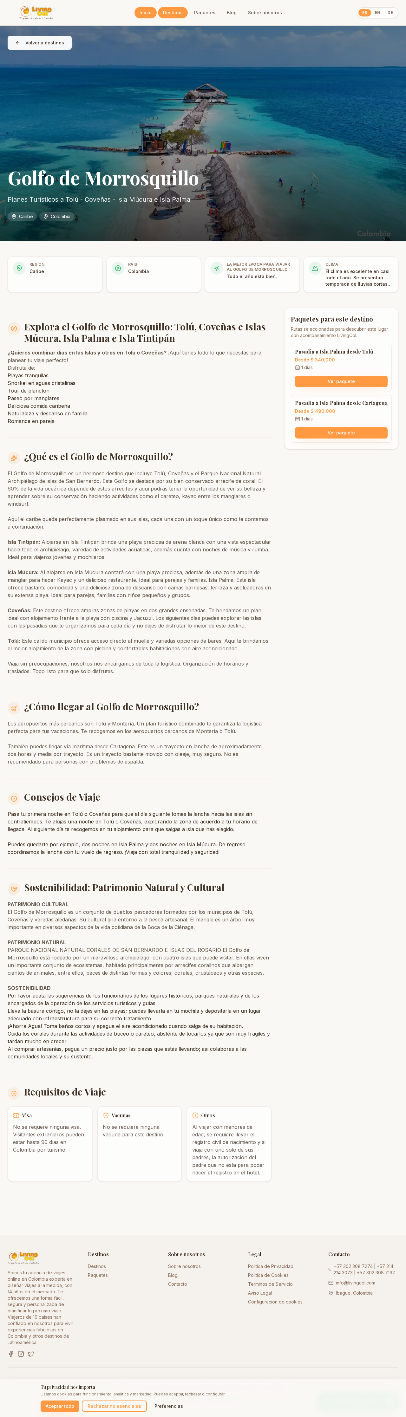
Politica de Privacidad (270, 1266)
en (377, 12)
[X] (31, 1354)
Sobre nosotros (265, 12)
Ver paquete (341, 381)
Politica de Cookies (268, 1275)
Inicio (146, 12)
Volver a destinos (44, 42)
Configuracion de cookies (275, 1301)
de (390, 12)
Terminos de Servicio (270, 1284)
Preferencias (168, 1406)
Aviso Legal (260, 1293)
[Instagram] (21, 1354)
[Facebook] (11, 1354)
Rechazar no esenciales (114, 1406)
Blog (232, 12)
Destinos (173, 12)
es (364, 12)
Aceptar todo (60, 1406)
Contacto (177, 1284)
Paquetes (204, 12)
